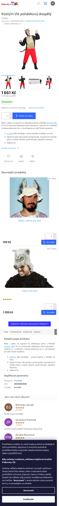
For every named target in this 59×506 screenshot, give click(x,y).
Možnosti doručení (36, 108)
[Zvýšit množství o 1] (11, 114)
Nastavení (28, 490)
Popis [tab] (6, 332)
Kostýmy (18, 380)
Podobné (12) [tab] (15, 332)
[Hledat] (38, 3)
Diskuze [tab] (37, 332)
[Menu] (53, 3)
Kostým (10, 133)
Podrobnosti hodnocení (34, 21)
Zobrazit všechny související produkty (30, 324)
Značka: (12, 23)
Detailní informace (8, 148)
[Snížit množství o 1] (11, 117)
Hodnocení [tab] (27, 332)
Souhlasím (28, 499)
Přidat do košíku (26, 116)
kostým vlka (52, 123)
